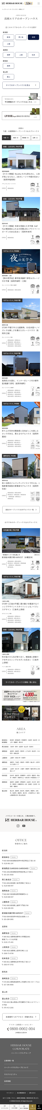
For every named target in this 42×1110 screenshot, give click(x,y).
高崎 (8, 66)
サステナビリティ (10, 1074)
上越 (8, 44)
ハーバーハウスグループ (21, 1053)
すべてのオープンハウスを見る (18, 85)
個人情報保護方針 (21, 1093)
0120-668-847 (8, 885)
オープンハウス (13, 9)
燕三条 (21, 37)
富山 (8, 77)
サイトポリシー (10, 1093)
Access (13, 857)
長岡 (33, 37)
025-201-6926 (8, 874)
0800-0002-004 (22, 1028)
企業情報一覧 (9, 1060)
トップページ (5, 9)
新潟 (8, 37)
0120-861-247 (8, 863)
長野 (8, 55)
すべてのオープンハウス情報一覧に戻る (21, 682)
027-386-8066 (8, 984)
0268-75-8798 (8, 953)
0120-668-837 (8, 897)
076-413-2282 (8, 1007)
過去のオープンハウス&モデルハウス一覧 (19, 509)
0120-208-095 (8, 908)
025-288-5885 (8, 919)
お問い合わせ (32, 1093)
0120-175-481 (8, 942)
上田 (21, 55)
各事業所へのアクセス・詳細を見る (19, 1017)
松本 (33, 55)
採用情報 (7, 1081)
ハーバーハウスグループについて (16, 1067)
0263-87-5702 (8, 964)
